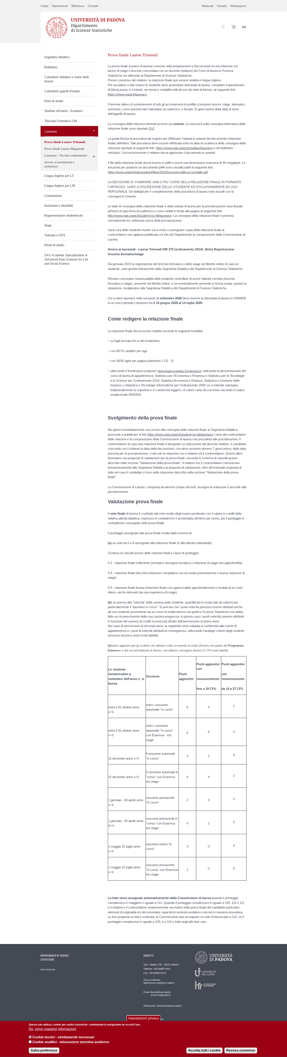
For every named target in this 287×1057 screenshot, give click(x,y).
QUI (151, 128)
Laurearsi (50, 131)
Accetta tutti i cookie (204, 1050)
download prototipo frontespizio (179, 371)
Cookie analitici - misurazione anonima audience (70, 1042)
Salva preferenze (44, 1050)
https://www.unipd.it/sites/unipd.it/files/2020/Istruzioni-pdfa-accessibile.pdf (158, 172)
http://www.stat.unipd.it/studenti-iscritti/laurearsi (140, 215)
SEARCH (239, 33)
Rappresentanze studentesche (63, 215)
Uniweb (222, 6)
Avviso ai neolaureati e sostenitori (59, 164)
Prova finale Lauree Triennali (64, 142)
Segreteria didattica (57, 57)
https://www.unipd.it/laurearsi (127, 94)
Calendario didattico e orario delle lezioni (66, 79)
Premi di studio (54, 245)
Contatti (93, 6)
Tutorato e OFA (54, 235)
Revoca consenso (240, 1050)
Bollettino (50, 67)
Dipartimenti (60, 6)
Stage (48, 225)
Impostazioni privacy (143, 1018)
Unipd (44, 6)
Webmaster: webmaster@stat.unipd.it (163, 1005)
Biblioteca (77, 6)
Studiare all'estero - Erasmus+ (64, 111)
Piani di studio (53, 101)
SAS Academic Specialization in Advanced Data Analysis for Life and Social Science (66, 259)
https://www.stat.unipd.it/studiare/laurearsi (184, 148)
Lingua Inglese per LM (59, 185)
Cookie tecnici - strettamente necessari (63, 1037)
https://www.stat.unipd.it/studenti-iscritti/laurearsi (180, 434)
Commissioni (53, 195)
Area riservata (48, 969)
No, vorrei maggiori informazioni (52, 1029)
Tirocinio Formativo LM (60, 121)
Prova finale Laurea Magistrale (64, 148)
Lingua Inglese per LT (59, 175)
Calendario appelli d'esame (62, 91)
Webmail (207, 6)
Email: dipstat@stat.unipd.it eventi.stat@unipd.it (157, 993)
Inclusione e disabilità (58, 205)
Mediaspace (238, 6)
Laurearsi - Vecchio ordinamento (65, 155)
